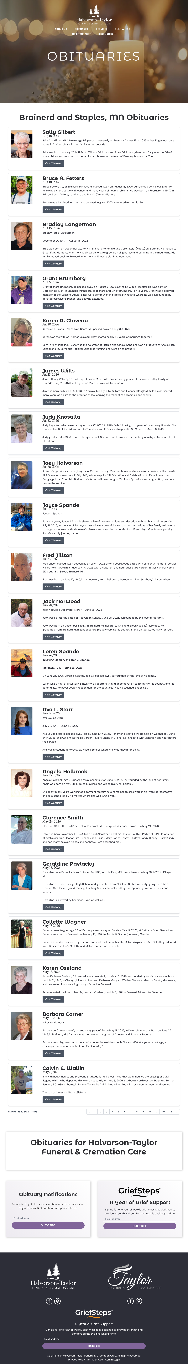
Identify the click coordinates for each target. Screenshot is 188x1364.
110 (163, 1111)
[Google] (139, 1301)
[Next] (177, 1112)
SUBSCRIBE (48, 1225)
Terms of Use (95, 1359)
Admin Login (112, 1359)
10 (150, 1111)
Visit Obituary (53, 163)
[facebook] (49, 1301)
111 (171, 1111)
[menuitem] (62, 28)
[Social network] (57, 1301)
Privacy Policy (76, 1359)
